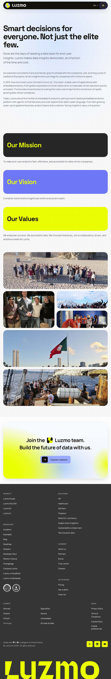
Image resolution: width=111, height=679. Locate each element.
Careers (61, 568)
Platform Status (10, 558)
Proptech (62, 513)
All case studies (47, 623)
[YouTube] (105, 644)
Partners (62, 554)
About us (62, 549)
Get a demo (63, 589)
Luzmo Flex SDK (10, 503)
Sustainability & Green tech (70, 528)
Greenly (6, 613)
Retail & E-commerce (67, 518)
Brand (60, 558)
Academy (7, 529)
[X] (90, 644)
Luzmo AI (7, 513)
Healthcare (63, 503)
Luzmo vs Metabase (11, 578)
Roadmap (7, 544)
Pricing (61, 584)
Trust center (63, 563)
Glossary (7, 549)
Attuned (6, 608)
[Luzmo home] (16, 5)
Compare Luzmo (10, 568)
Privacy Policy (97, 608)
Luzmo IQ (7, 508)
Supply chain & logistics (68, 523)
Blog (5, 539)
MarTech (62, 508)
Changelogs (8, 563)
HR (59, 498)
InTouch (6, 618)
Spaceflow (45, 608)
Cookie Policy (97, 621)
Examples (7, 534)
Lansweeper (46, 618)
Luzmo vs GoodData (11, 573)
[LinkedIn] (97, 644)
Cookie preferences (96, 627)
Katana (44, 613)
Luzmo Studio (9, 498)
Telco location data (66, 532)
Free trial (62, 594)
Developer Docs (10, 554)
